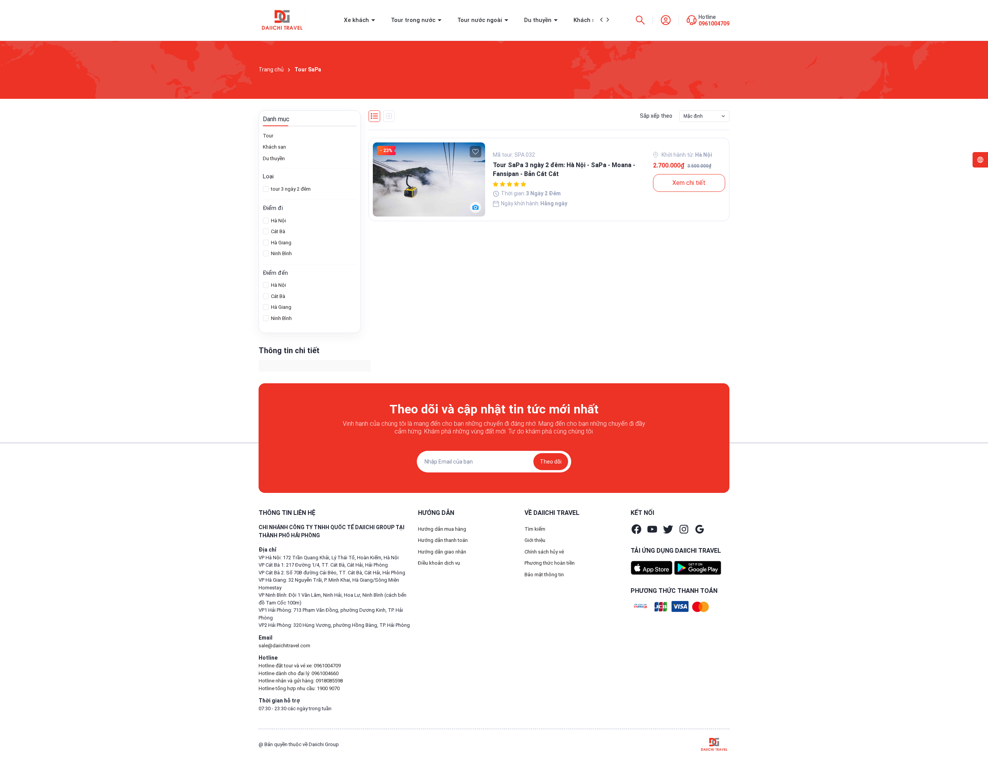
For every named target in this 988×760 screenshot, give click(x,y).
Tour (268, 136)
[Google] (699, 529)
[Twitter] (668, 529)
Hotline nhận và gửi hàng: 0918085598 (301, 681)
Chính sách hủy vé (544, 552)
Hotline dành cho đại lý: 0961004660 (298, 673)
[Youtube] (652, 529)
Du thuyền (538, 20)
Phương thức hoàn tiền (549, 563)
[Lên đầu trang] (975, 736)
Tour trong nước (414, 20)
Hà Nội (278, 220)
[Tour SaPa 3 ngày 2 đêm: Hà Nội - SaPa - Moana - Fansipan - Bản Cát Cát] (429, 179)
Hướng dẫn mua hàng (442, 529)
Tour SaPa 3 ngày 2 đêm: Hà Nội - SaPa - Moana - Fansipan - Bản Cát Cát (564, 169)
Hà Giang (280, 242)
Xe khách (357, 20)
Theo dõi (551, 462)
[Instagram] (684, 529)
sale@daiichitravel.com (284, 645)
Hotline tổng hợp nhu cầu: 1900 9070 (299, 688)
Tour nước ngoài (480, 20)
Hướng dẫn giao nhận (442, 552)
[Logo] (714, 744)
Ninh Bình (281, 253)
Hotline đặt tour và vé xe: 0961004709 (300, 666)
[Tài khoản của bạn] (666, 20)
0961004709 (714, 23)
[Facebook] (636, 529)
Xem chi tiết (688, 182)
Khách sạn (589, 20)
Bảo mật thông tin (544, 574)
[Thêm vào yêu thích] (475, 151)
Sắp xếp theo (656, 116)
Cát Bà (277, 231)
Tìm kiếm (534, 529)
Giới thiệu (534, 540)
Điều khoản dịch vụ (439, 563)
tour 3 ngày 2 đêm (290, 189)
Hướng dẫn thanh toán (443, 540)
